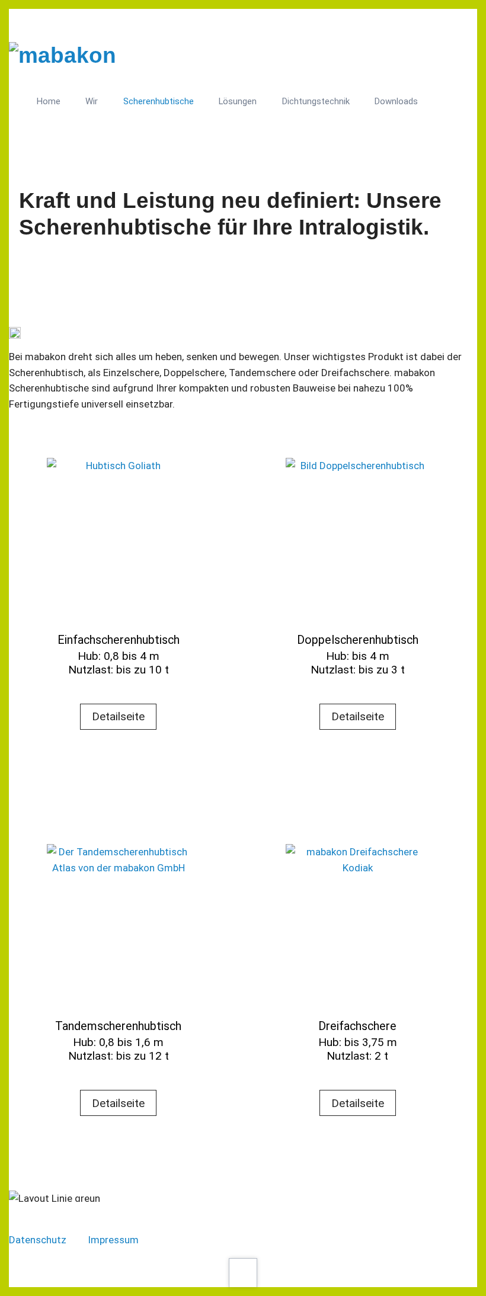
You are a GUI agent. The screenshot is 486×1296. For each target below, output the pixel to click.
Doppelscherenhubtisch (357, 640)
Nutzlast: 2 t (357, 1056)
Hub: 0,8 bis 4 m (118, 656)
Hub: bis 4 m (357, 656)
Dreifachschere (357, 1026)
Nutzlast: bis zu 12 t (118, 1056)
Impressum (113, 1240)
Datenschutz (39, 1240)
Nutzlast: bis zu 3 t (358, 669)
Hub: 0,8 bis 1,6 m (118, 1042)
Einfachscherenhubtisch (118, 640)
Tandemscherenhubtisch (118, 1026)
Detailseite (118, 716)
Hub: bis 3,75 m (357, 1042)
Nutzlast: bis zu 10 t (118, 669)
